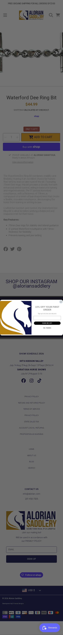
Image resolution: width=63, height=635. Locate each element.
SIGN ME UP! (47, 323)
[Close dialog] (61, 302)
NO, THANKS (47, 328)
